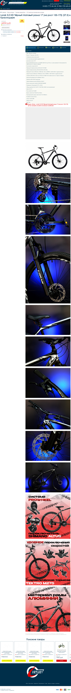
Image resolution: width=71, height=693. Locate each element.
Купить (61, 660)
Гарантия (56, 8)
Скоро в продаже (6, 660)
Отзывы (22, 35)
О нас (46, 683)
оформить (56, 0)
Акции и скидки (51, 683)
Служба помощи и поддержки (7, 690)
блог (65, 8)
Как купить (61, 8)
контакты (68, 8)
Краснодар (19, 1)
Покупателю (41, 683)
